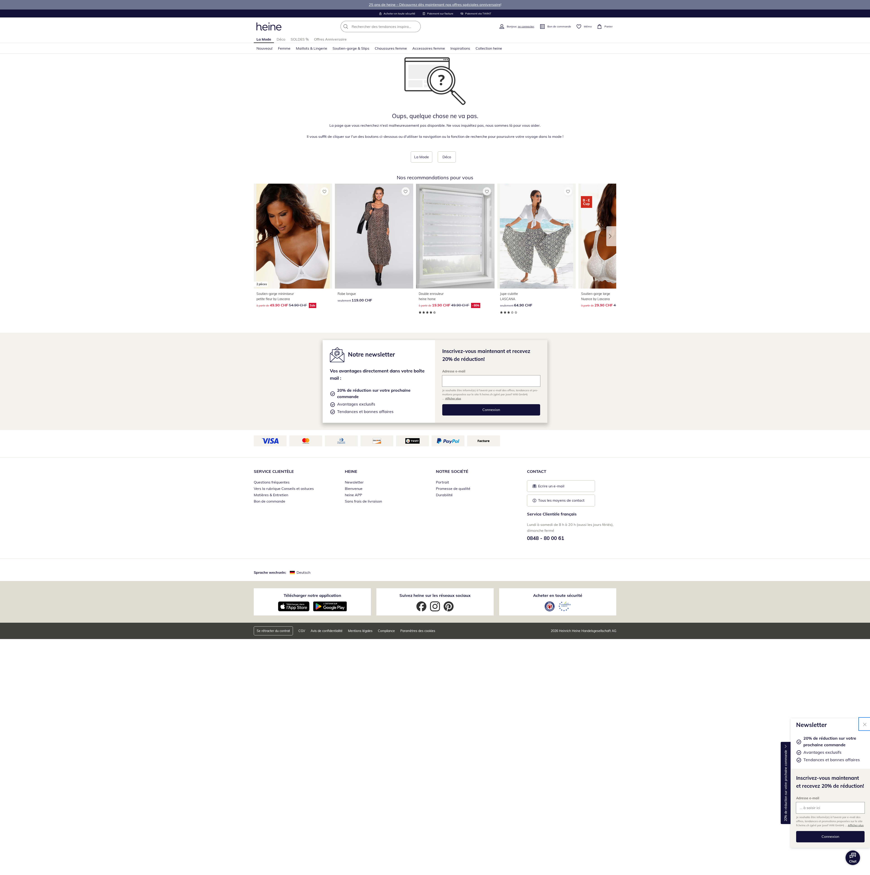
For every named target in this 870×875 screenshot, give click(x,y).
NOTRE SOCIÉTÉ (452, 471)
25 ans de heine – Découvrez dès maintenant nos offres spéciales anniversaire (434, 4)
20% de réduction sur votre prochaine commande (786, 785)
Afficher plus (856, 825)
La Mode (263, 39)
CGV (301, 631)
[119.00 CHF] (374, 236)
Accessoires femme (428, 48)
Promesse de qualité (453, 488)
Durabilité (444, 495)
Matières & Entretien (271, 495)
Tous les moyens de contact (561, 500)
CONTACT (536, 471)
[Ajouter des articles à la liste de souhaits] (324, 191)
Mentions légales (360, 631)
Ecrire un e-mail (558, 487)
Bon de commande (269, 501)
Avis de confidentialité (327, 631)
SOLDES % (300, 39)
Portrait (442, 482)
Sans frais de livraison (363, 501)
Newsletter (354, 482)
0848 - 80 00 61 (545, 538)
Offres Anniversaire (330, 39)
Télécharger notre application (312, 595)
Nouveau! (264, 48)
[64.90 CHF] (536, 236)
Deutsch (303, 572)
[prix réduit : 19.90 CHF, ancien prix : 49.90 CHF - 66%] (455, 236)
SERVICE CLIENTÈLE (274, 471)
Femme (284, 48)
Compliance (386, 631)
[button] (611, 236)
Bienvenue (353, 488)
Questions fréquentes (272, 482)
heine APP (353, 495)
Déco (281, 39)
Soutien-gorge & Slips (351, 48)
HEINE (351, 471)
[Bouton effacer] (416, 26)
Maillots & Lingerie (311, 48)
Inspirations (460, 48)
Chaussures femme (391, 48)
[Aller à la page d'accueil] (268, 26)
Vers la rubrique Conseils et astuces (284, 488)
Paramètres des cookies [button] (417, 631)
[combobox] (390, 26)
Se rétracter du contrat (273, 631)
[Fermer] (865, 724)
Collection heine (489, 48)
